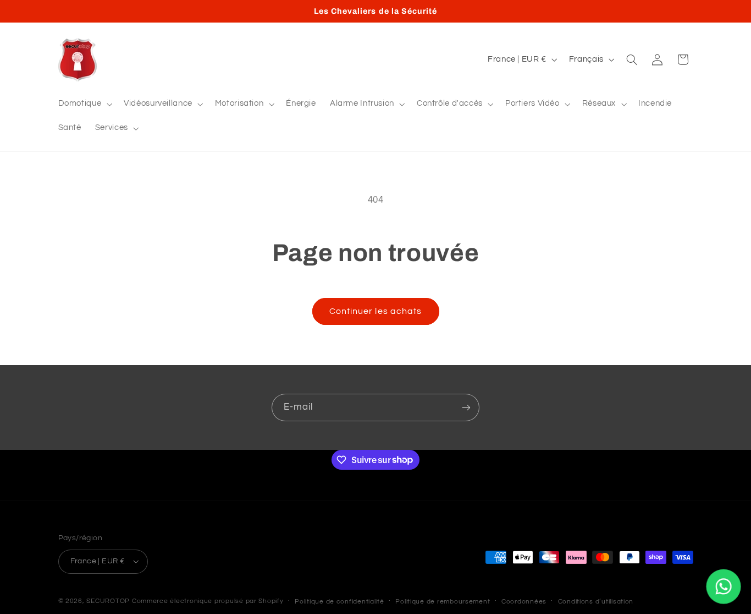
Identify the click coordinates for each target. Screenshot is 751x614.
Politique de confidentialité (339, 602)
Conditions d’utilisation (596, 602)
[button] (84, 104)
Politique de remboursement (442, 602)
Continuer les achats (375, 311)
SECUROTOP (108, 601)
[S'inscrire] (466, 407)
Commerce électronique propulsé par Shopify (208, 601)
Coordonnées (523, 602)
